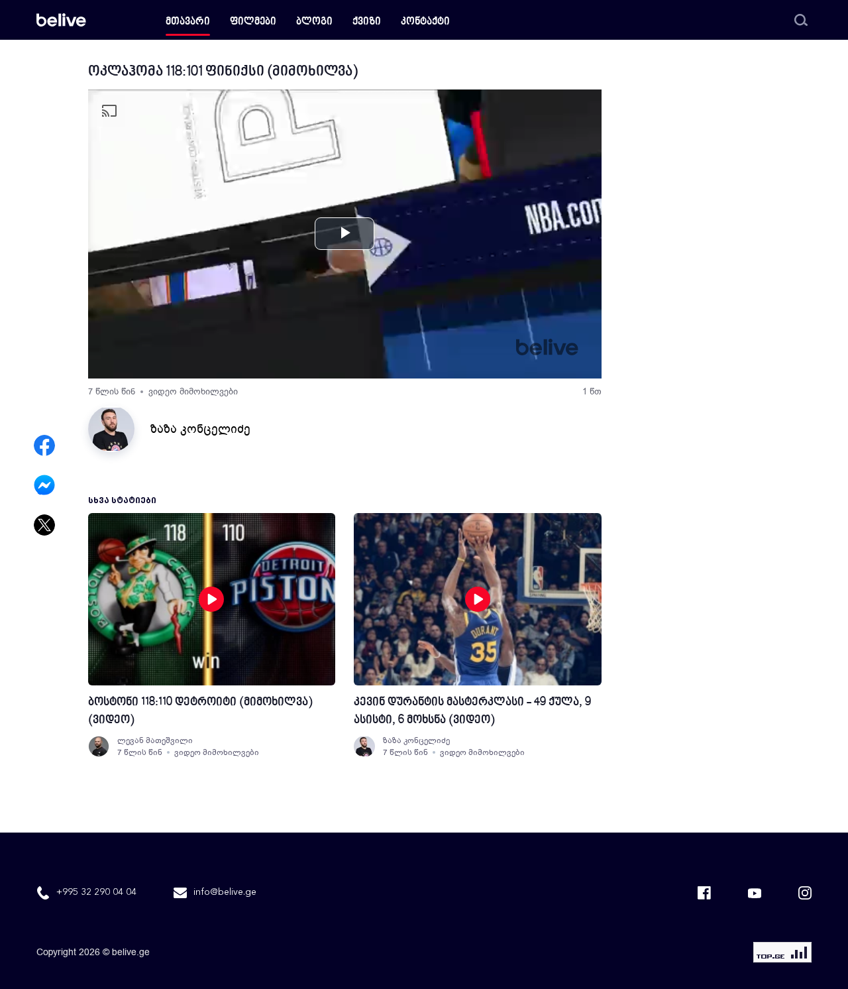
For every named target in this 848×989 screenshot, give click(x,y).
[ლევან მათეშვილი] (98, 746)
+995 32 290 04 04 (96, 892)
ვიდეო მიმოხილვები (193, 391)
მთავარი (188, 22)
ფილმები (253, 22)
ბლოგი (314, 22)
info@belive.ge (224, 892)
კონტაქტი (425, 22)
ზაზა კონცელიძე (200, 429)
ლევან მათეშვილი (155, 740)
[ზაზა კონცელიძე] (364, 746)
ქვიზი (366, 22)
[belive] (61, 20)
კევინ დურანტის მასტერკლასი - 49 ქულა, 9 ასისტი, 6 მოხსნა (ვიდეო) (472, 711)
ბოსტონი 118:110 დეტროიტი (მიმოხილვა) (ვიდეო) (200, 711)
